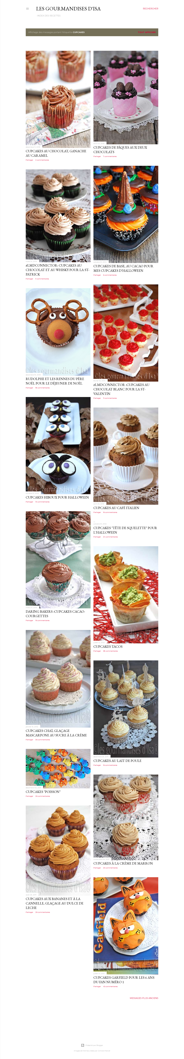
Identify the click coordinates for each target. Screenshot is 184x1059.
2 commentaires (42, 160)
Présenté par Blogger (94, 1045)
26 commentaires (42, 796)
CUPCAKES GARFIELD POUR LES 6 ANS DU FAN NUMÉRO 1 (123, 979)
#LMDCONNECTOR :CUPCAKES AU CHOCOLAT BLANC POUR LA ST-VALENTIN (121, 389)
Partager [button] (29, 160)
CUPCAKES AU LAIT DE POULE (117, 760)
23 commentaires (110, 868)
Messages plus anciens (144, 998)
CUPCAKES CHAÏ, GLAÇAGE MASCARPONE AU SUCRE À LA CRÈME (56, 732)
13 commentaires (42, 502)
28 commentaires (110, 651)
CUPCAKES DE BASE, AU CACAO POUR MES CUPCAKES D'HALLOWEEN (123, 268)
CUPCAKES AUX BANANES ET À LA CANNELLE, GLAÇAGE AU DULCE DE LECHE (54, 903)
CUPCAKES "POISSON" (43, 791)
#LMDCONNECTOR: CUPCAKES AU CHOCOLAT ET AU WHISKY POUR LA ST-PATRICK (57, 269)
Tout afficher (147, 32)
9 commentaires (42, 279)
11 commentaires (110, 398)
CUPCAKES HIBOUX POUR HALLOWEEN (57, 497)
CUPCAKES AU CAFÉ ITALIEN (116, 508)
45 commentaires (110, 986)
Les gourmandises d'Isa (68, 8)
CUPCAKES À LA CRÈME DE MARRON (123, 863)
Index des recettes (49, 15)
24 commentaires (110, 537)
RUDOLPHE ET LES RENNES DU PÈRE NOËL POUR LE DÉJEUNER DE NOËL (55, 381)
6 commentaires (110, 275)
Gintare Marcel (104, 1051)
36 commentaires (42, 740)
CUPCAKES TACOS (107, 646)
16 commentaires (110, 512)
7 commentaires (110, 156)
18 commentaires (42, 388)
